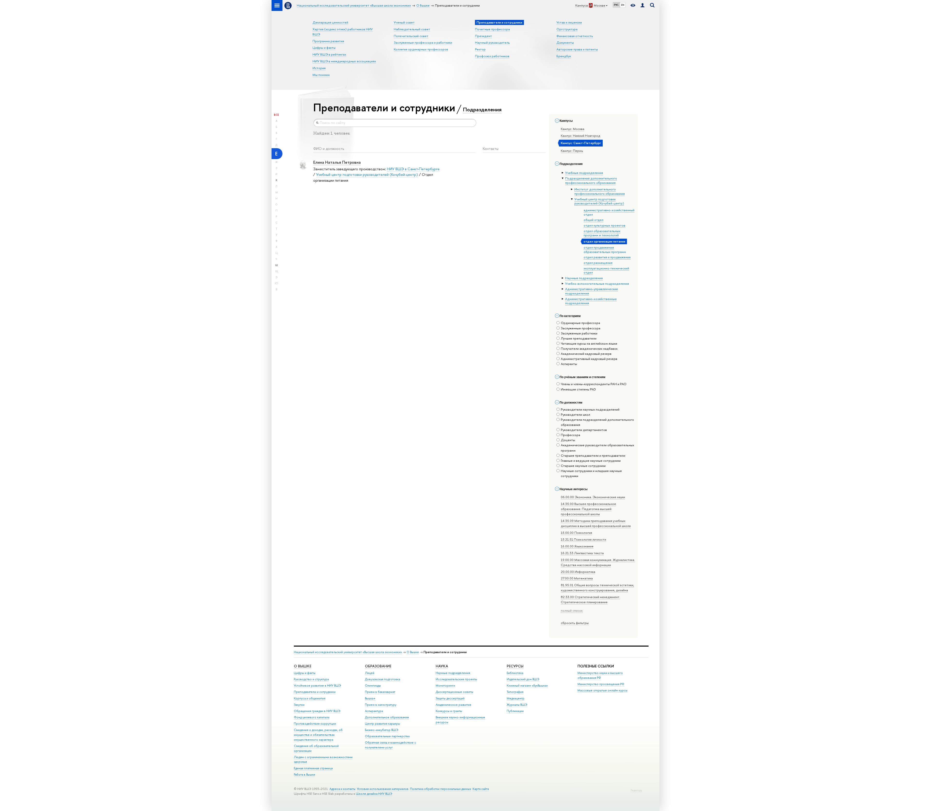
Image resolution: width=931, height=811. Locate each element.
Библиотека (515, 673)
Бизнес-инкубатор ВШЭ (381, 730)
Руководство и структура (311, 679)
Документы (565, 42)
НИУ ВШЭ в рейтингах (329, 54)
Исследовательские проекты (456, 679)
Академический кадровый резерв (586, 353)
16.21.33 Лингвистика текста (582, 553)
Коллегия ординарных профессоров (421, 49)
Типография (515, 692)
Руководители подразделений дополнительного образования (597, 422)
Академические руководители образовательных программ (597, 447)
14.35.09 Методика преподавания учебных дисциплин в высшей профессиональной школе (596, 523)
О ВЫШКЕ (302, 666)
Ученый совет (404, 22)
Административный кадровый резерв (589, 359)
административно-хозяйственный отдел (609, 212)
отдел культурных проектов (604, 225)
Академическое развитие (453, 705)
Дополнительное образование (387, 717)
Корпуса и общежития (309, 698)
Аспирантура (374, 711)
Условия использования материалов (383, 789)
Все (276, 114)
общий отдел (593, 220)
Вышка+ (370, 698)
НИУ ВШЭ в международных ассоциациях (344, 61)
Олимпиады (373, 685)
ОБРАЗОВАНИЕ (378, 666)
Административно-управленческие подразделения (591, 291)
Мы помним (321, 75)
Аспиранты (569, 364)
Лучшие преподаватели (578, 338)
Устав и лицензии (569, 22)
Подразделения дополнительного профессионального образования (591, 180)
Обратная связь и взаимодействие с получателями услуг (390, 744)
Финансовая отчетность (574, 36)
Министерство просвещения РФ (601, 684)
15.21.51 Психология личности (583, 539)
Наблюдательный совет (412, 29)
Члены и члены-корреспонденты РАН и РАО (593, 384)
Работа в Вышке (304, 774)
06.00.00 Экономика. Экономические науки (593, 497)
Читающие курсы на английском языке (589, 343)
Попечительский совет (411, 36)
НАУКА (442, 666)
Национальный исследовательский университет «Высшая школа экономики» (348, 652)
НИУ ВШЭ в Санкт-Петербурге (413, 168)
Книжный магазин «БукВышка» (527, 685)
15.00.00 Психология (576, 532)
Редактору (636, 790)
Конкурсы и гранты (449, 711)
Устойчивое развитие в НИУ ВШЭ (317, 685)
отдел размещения (598, 262)
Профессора (570, 435)
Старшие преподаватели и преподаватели (593, 455)
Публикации (515, 711)
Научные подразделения (584, 278)
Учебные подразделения (584, 172)
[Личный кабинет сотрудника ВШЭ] (642, 5)
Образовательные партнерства (387, 736)
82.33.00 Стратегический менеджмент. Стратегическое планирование (590, 599)
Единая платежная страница (313, 768)
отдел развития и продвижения (607, 257)
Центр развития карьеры (382, 724)
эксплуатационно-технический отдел (606, 270)
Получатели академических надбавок (589, 348)
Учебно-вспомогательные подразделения (597, 283)
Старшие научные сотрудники (583, 465)
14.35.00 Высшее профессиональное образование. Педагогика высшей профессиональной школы (588, 509)
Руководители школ (575, 414)
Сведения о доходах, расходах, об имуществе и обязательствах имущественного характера (318, 735)
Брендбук (563, 56)
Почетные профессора (492, 29)
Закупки (299, 705)
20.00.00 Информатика (578, 571)
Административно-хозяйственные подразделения (591, 301)
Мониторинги (445, 685)
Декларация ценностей (330, 22)
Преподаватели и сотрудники (315, 692)
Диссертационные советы (454, 692)
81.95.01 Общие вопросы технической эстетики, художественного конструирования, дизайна (597, 587)
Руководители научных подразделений (590, 409)
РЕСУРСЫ (515, 666)
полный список (572, 610)
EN (622, 5)
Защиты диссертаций (450, 698)
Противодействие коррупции (315, 724)
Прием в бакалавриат (380, 692)
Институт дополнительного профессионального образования (599, 191)
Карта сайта (481, 789)
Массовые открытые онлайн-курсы (602, 690)
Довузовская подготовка (382, 679)
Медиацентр (515, 698)
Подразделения (482, 109)
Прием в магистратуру (380, 705)
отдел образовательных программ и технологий (602, 233)
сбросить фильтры (575, 623)
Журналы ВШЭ (517, 705)
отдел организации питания (604, 241)
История (319, 68)
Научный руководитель (492, 42)
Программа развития (328, 41)
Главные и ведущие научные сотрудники (591, 460)
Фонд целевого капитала (311, 717)
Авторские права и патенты (577, 49)
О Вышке (413, 652)
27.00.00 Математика (577, 578)
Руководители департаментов (584, 430)
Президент (483, 36)
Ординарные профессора (580, 323)
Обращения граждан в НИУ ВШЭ (317, 711)
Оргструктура (567, 29)
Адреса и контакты (342, 789)
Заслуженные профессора (580, 328)
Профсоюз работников (492, 56)
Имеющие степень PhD (578, 389)
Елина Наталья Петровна (337, 162)
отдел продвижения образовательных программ (605, 249)
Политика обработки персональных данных (440, 789)
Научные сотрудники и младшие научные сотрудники (591, 473)
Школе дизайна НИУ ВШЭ (374, 794)
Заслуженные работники (579, 333)
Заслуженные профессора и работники (423, 42)
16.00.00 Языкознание (577, 546)
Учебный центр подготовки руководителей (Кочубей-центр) (599, 201)
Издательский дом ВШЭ (523, 679)
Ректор (480, 49)
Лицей (369, 673)
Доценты (568, 440)
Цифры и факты (324, 47)
